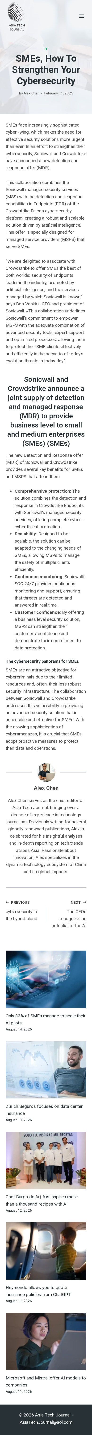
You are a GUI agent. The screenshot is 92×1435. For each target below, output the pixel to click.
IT (45, 49)
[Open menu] (81, 16)
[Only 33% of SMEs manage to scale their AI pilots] (46, 979)
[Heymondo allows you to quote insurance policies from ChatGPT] (46, 1250)
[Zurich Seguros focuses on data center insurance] (46, 1069)
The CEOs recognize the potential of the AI (68, 914)
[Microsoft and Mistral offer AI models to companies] (46, 1341)
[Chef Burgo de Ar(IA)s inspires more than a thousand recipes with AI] (46, 1160)
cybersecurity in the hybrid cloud (21, 910)
